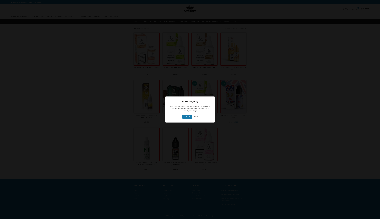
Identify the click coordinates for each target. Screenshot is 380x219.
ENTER (187, 116)
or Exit (195, 116)
